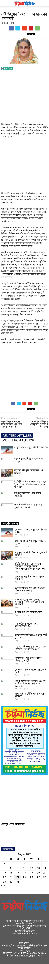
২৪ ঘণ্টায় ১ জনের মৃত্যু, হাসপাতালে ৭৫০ (26, 625)
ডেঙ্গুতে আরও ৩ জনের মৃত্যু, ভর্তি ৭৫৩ (30, 671)
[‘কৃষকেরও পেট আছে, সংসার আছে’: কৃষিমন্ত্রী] (7, 661)
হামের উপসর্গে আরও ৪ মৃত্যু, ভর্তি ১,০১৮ (31, 636)
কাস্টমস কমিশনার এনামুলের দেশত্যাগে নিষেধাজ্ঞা (39, 424)
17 (17, 872)
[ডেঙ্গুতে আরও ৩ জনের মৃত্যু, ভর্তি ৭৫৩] (7, 673)
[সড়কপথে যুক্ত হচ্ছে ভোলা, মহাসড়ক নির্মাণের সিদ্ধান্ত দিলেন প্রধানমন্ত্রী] (7, 603)
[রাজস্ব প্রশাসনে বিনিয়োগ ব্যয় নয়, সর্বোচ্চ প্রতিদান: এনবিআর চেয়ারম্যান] (7, 684)
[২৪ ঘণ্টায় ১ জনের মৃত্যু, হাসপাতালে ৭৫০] (7, 627)
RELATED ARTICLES (17, 436)
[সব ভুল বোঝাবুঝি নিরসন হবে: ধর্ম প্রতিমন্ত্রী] (7, 473)
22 (4, 877)
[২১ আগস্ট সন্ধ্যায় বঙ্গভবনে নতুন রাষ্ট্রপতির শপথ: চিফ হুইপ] (7, 650)
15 (4, 872)
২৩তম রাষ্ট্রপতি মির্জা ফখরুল (28, 612)
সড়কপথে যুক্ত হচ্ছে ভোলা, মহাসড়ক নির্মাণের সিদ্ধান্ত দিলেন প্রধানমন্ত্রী (30, 602)
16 (11, 872)
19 (31, 872)
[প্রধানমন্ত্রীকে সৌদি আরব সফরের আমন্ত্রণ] (7, 697)
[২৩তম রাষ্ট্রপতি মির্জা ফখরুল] (7, 615)
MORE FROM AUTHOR (18, 440)
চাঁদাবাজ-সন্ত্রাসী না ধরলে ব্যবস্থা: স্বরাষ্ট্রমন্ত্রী (28, 495)
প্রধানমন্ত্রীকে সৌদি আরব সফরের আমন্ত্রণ (30, 695)
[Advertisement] (24, 97)
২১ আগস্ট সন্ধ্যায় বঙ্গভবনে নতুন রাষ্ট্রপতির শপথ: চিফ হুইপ (30, 648)
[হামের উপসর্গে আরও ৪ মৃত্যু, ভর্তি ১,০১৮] (7, 638)
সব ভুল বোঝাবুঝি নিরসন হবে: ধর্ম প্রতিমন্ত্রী (28, 472)
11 (24, 868)
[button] (45, 3)
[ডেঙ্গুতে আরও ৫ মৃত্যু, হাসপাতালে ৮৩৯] (7, 450)
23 (11, 877)
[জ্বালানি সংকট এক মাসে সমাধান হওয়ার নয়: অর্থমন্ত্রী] (7, 507)
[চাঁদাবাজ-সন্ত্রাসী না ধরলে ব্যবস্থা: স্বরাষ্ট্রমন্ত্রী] (7, 496)
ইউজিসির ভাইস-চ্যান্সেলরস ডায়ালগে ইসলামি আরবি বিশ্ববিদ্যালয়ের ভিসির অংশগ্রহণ (30, 484)
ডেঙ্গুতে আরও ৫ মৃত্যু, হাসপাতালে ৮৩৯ (31, 447)
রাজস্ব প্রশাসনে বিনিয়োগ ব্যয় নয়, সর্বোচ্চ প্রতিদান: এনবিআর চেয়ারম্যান (30, 683)
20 (38, 872)
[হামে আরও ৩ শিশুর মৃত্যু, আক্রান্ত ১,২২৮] (7, 462)
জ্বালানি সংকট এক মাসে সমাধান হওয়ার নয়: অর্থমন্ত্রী (28, 506)
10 (17, 868)
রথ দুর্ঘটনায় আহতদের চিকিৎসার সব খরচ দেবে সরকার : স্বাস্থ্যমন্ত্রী (11, 424)
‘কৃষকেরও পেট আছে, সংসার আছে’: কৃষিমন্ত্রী (28, 659)
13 (38, 868)
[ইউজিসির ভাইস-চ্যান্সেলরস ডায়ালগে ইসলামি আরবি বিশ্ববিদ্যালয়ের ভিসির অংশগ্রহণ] (7, 485)
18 (24, 872)
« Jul (3, 885)
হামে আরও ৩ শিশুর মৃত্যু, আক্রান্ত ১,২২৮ (28, 460)
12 (31, 868)
